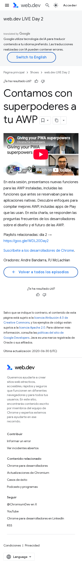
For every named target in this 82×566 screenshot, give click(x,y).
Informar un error (19, 441)
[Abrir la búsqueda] (47, 5)
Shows (34, 72)
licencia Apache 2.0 (32, 327)
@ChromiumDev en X (22, 504)
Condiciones (12, 545)
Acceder (70, 5)
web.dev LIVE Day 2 (23, 19)
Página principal (13, 72)
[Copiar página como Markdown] (57, 120)
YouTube (13, 511)
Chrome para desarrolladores (27, 466)
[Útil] (36, 81)
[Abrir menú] (7, 5)
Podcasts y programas (22, 487)
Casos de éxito (17, 480)
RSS (9, 525)
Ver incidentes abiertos (22, 448)
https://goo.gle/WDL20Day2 (26, 241)
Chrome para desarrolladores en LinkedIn (35, 518)
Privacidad (32, 545)
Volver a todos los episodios (40, 272)
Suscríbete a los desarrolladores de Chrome (38, 250)
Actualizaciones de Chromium (28, 473)
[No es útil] (43, 81)
